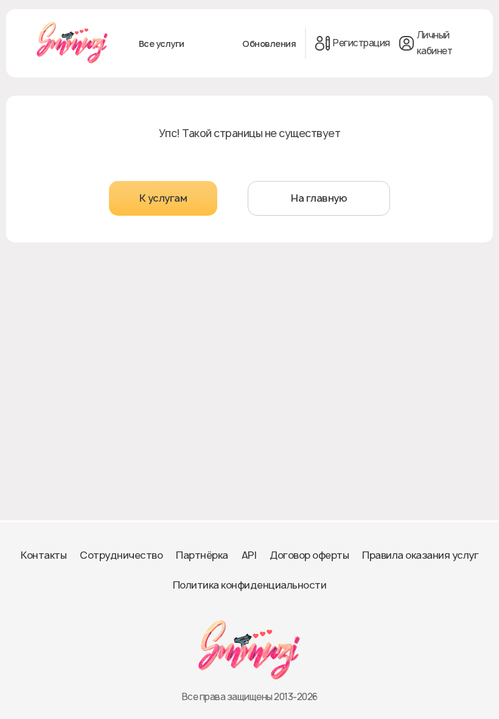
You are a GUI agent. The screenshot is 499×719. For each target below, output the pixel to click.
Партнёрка (202, 555)
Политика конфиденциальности (250, 585)
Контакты (43, 555)
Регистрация (361, 43)
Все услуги (161, 43)
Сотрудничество (121, 555)
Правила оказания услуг (420, 555)
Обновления (269, 43)
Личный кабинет (435, 43)
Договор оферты (309, 555)
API (249, 555)
